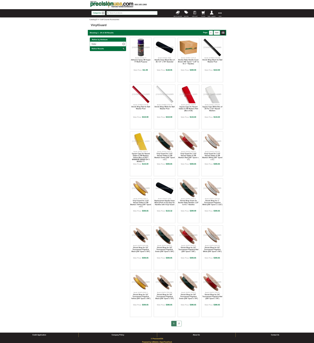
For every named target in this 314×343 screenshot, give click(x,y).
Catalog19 (94, 19)
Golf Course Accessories (109, 19)
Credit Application (39, 335)
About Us (196, 335)
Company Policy (118, 335)
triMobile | (156, 342)
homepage (112, 4)
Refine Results (98, 49)
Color (104, 44)
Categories (97, 13)
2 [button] (179, 323)
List (223, 32)
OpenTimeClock (166, 342)
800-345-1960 (141, 5)
